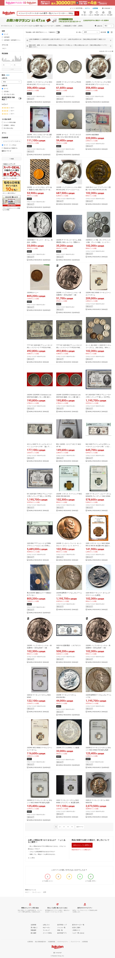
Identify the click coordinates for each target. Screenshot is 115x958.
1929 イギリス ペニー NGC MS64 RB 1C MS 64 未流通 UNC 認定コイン (98, 545)
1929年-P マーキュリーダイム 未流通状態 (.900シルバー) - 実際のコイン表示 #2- (68, 242)
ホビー (27, 892)
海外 (8, 75)
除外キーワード (6, 151)
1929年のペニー (32, 292)
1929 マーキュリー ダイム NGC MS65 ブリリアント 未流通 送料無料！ (68, 802)
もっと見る (31, 858)
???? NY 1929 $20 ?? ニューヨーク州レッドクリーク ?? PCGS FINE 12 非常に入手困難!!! (39, 347)
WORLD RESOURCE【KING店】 (98, 149)
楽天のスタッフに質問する (82, 845)
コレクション (36, 892)
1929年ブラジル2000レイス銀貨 (67, 747)
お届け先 (4, 78)
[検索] (77, 13)
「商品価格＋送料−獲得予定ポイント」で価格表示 (40, 32)
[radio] (2, 34)
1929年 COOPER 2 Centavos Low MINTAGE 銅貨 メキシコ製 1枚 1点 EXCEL (39, 397)
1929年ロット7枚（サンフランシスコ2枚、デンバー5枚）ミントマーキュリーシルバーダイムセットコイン (98, 242)
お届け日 (4, 85)
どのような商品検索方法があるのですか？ (42, 851)
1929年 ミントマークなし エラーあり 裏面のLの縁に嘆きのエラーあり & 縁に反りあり (39, 189)
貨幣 (44, 892)
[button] (107, 8)
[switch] (19, 98)
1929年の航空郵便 (92, 135)
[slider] (2, 61)
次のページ (79, 827)
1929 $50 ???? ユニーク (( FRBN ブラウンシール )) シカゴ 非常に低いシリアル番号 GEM (39, 545)
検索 (12, 69)
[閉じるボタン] (110, 40)
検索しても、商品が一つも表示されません (42, 854)
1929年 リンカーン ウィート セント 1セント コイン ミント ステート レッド (69, 545)
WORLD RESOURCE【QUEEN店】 (40, 102)
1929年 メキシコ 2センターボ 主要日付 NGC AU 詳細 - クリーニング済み (40, 137)
